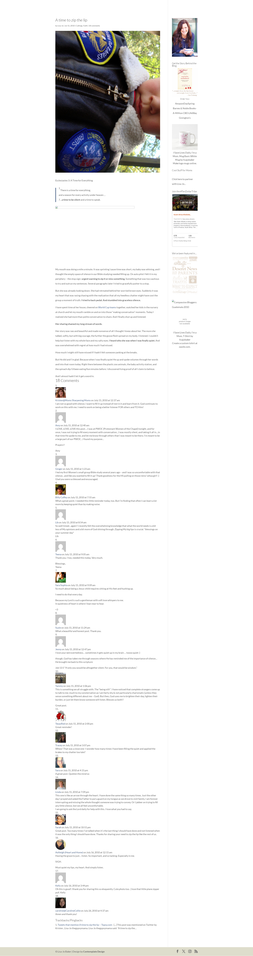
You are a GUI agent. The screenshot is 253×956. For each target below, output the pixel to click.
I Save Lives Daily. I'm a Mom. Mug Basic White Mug (185, 156)
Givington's (185, 117)
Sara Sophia (61, 585)
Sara (57, 770)
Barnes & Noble (181, 108)
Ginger (58, 468)
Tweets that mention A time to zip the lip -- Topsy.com (85, 924)
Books (170, 5)
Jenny (58, 649)
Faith (85, 26)
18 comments (94, 26)
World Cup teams (107, 307)
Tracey (58, 745)
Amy (57, 425)
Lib (57, 522)
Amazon (179, 103)
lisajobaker (188, 159)
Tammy (59, 685)
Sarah (58, 827)
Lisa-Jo (123, 5)
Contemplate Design (94, 951)
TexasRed (60, 723)
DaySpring (189, 103)
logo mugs (184, 163)
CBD (185, 113)
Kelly (58, 885)
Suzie (58, 627)
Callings (79, 26)
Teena (58, 554)
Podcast (181, 5)
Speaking (193, 5)
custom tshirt (188, 343)
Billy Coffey (61, 497)
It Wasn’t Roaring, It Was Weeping (147, 5)
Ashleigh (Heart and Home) (69, 852)
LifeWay (192, 113)
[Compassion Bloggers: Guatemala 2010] (185, 307)
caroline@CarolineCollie (68, 910)
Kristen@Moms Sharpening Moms (73, 400)
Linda (58, 791)
